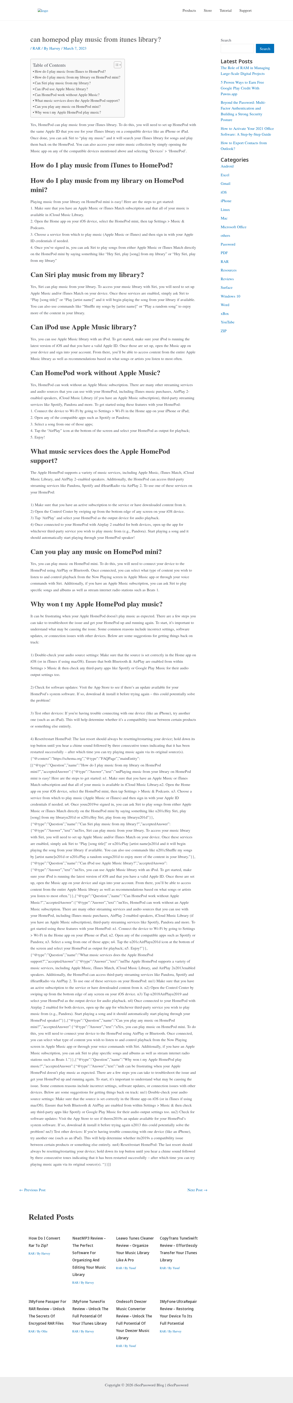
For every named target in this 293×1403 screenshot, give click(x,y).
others (225, 235)
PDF (224, 252)
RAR (37, 48)
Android (227, 166)
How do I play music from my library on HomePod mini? (77, 77)
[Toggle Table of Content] (115, 64)
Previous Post (32, 1190)
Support (245, 10)
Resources (229, 270)
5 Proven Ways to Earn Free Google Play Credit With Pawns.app (242, 88)
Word (225, 304)
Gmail (225, 183)
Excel (225, 174)
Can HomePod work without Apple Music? (67, 94)
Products (189, 10)
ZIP (224, 330)
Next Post (197, 1190)
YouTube (227, 321)
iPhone (226, 200)
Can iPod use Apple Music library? (61, 88)
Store (208, 10)
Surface (227, 287)
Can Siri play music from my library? (63, 82)
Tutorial (226, 10)
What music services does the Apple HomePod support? (77, 100)
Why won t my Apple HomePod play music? (68, 112)
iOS (224, 192)
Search (226, 40)
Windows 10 (230, 296)
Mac (224, 218)
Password (228, 244)
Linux (225, 209)
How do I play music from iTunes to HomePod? (70, 71)
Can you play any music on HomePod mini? (68, 106)
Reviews (227, 278)
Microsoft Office (233, 226)
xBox (225, 313)
